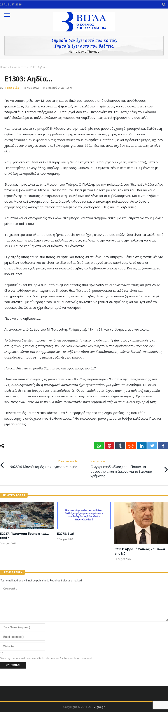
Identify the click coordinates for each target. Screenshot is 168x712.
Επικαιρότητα (18, 67)
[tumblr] (120, 445)
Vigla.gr (99, 707)
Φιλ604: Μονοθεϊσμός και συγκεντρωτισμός (43, 464)
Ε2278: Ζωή (65, 533)
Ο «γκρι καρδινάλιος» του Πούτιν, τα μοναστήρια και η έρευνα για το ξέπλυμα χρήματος (121, 469)
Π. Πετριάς (11, 88)
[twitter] (152, 445)
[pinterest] (109, 445)
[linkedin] (142, 445)
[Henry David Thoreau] (84, 45)
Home (3, 67)
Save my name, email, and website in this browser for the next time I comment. (46, 658)
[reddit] (131, 445)
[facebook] (163, 445)
